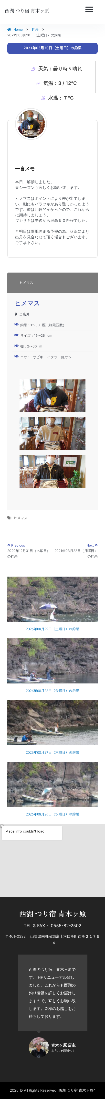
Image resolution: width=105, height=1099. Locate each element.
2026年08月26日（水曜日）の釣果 (52, 814)
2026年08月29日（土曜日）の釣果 (52, 628)
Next (90, 545)
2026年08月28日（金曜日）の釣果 (52, 690)
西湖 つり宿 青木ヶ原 (27, 10)
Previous (18, 545)
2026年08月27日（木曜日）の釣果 (52, 752)
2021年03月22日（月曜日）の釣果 (76, 553)
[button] (89, 9)
